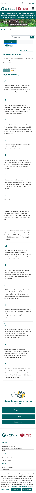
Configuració (5, 489)
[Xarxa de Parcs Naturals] (14, 8)
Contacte (4, 450)
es (33, 3)
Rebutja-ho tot (27, 489)
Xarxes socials (18, 422)
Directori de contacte (7, 467)
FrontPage (4, 30)
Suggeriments (18, 410)
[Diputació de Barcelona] (17, 435)
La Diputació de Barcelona (9, 446)
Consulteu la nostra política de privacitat (22, 486)
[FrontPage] (4, 45)
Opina (19, 416)
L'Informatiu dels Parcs (8, 458)
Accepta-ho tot (16, 489)
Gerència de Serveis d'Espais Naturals (11, 448)
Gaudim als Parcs (6, 460)
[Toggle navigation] (33, 8)
